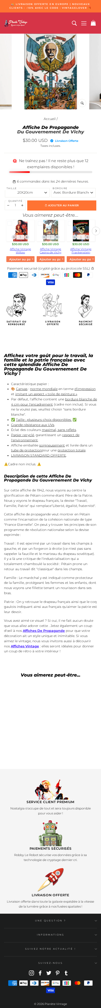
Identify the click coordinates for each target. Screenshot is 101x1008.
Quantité (15, 201)
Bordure (60, 188)
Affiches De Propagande (44, 631)
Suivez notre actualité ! (50, 948)
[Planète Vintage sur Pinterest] (57, 972)
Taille (12, 188)
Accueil (50, 119)
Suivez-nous (50, 962)
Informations (50, 934)
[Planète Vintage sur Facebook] (40, 972)
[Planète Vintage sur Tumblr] (66, 972)
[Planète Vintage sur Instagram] (31, 972)
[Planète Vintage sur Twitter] (48, 972)
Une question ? (50, 920)
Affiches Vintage (25, 646)
